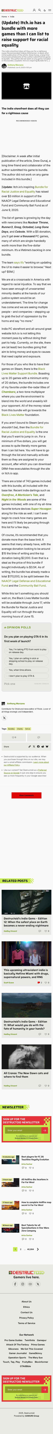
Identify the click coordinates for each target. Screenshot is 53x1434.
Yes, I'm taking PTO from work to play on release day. (27, 651)
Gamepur (41, 1340)
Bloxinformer (41, 1362)
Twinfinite (30, 1340)
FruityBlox (27, 1362)
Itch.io (27, 729)
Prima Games (38, 1344)
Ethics (26, 1307)
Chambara (8, 391)
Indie (12, 17)
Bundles (11, 729)
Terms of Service (20, 1138)
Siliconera (13, 1349)
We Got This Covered (32, 1349)
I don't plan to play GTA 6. (22, 676)
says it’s (19, 262)
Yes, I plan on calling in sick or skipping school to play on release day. (26, 661)
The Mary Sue (35, 1357)
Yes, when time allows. (20, 670)
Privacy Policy (33, 1138)
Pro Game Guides (13, 1340)
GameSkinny (35, 1353)
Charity (20, 729)
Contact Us (26, 1312)
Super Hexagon (41, 508)
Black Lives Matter (13, 414)
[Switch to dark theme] (44, 10)
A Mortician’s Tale (26, 495)
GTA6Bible (25, 1366)
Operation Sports (17, 1357)
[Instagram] (4, 718)
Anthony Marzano (15, 65)
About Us (27, 1301)
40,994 (30, 1249)
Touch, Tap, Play (11, 1362)
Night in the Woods (14, 499)
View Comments (26, 795)
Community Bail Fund (32, 585)
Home (4, 17)
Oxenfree (8, 495)
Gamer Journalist (18, 1353)
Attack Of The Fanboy (17, 1344)
